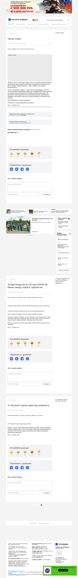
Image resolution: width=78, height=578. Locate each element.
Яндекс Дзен (63, 570)
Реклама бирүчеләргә (58, 24)
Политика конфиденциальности (16, 575)
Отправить (47, 194)
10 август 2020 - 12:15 (12, 292)
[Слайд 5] (33, 235)
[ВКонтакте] (11, 169)
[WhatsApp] (27, 169)
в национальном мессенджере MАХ (20, 123)
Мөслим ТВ (31, 24)
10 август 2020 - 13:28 (12, 43)
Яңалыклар (12, 33)
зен (18, 132)
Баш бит (11, 24)
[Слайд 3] (30, 235)
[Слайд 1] (27, 235)
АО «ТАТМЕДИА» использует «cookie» (18, 572)
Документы (33, 523)
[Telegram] (22, 169)
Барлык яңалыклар (64, 270)
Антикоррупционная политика (16, 571)
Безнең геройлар (43, 24)
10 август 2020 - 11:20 (12, 410)
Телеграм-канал (36, 129)
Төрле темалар (44, 523)
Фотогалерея (20, 24)
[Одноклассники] (16, 169)
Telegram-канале (15, 115)
